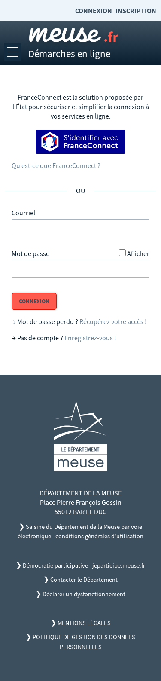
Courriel (23, 212)
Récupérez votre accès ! (113, 321)
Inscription (135, 10)
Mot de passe (30, 253)
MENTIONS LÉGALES (84, 623)
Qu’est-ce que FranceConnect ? (56, 165)
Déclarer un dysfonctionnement (84, 594)
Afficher (138, 253)
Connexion (93, 10)
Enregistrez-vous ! (90, 337)
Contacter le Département (84, 579)
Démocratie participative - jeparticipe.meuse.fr (84, 565)
